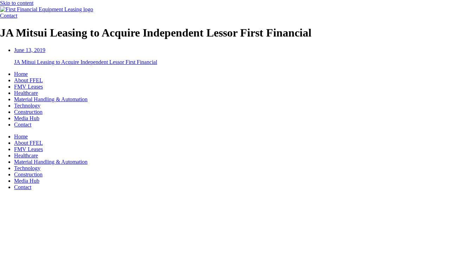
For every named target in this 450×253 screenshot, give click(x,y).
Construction (28, 112)
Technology (27, 106)
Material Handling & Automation (51, 99)
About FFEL (28, 80)
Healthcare (26, 93)
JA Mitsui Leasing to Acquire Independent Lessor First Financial (85, 62)
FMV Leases (28, 87)
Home (21, 74)
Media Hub (26, 118)
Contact (22, 125)
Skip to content (16, 3)
